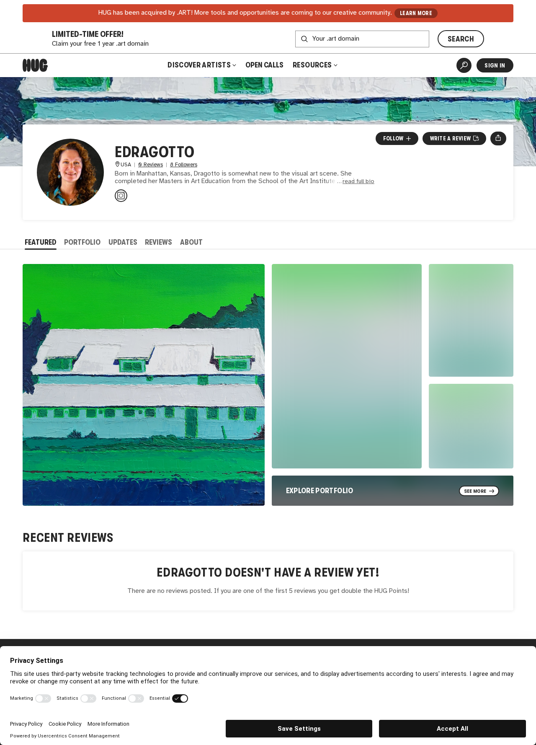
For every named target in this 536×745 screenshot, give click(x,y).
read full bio (358, 181)
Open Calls (264, 65)
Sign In (494, 65)
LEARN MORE (416, 13)
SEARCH (461, 39)
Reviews (158, 242)
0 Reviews (150, 165)
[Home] (35, 65)
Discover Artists (199, 65)
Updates (122, 242)
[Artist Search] (464, 65)
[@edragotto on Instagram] (121, 195)
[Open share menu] (498, 138)
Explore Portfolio (319, 490)
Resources (313, 65)
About (191, 242)
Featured (41, 242)
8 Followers (183, 165)
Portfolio (82, 242)
